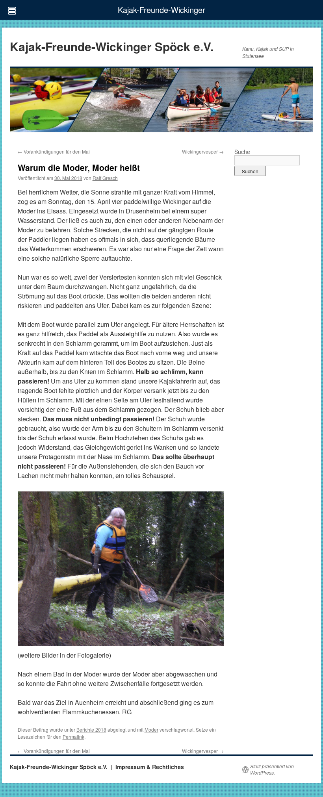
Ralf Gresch (105, 177)
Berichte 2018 (91, 729)
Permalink (73, 736)
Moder (151, 729)
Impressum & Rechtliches (149, 767)
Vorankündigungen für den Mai (54, 151)
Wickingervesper (203, 151)
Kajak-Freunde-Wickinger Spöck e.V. (111, 46)
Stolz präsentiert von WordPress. (272, 769)
